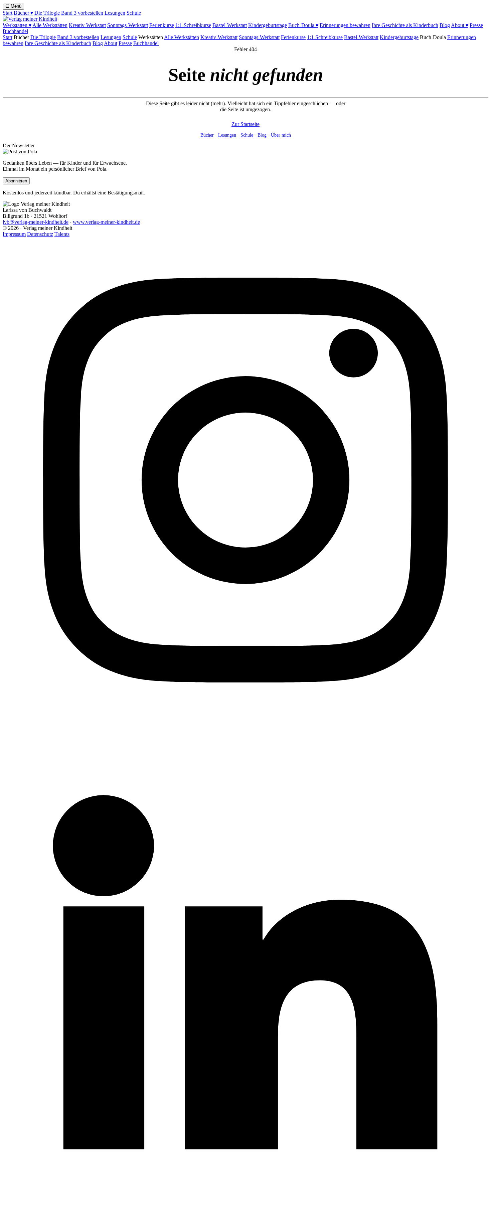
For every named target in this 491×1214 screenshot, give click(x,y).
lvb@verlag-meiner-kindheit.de (35, 222)
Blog (445, 25)
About (459, 25)
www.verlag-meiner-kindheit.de (106, 222)
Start (7, 13)
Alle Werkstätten (49, 25)
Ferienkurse (161, 25)
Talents (61, 234)
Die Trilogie (47, 13)
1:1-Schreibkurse (193, 25)
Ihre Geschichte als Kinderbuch (405, 25)
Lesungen (115, 13)
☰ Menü (13, 6)
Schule (134, 13)
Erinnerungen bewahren (345, 25)
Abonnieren (16, 180)
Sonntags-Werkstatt (127, 25)
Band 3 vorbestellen (82, 13)
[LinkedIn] (245, 1208)
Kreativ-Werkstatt (87, 25)
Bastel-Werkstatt (229, 25)
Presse (476, 25)
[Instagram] (245, 721)
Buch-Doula (303, 25)
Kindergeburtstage (267, 25)
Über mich (281, 135)
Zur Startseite (245, 124)
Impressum (14, 234)
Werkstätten (17, 25)
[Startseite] (30, 19)
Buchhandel (15, 31)
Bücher (23, 13)
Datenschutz (40, 234)
